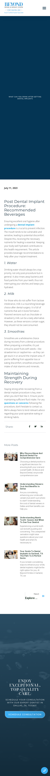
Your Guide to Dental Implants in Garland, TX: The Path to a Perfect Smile (31, 554)
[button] (44, 8)
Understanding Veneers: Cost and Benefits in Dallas (32, 486)
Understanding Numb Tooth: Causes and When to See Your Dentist (32, 520)
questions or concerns (16, 402)
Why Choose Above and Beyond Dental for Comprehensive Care (31, 455)
